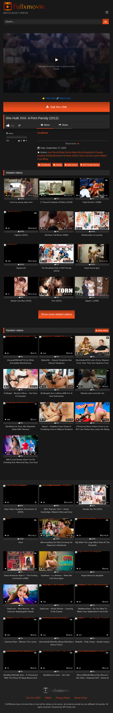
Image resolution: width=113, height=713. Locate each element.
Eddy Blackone (54, 155)
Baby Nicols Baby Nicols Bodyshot (77, 152)
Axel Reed (53, 152)
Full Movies (45, 165)
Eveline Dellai (71, 155)
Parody (59, 165)
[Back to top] (104, 705)
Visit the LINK (58, 106)
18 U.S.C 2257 (33, 698)
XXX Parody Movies (91, 165)
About (46, 125)
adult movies (72, 165)
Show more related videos (56, 314)
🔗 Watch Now (63, 98)
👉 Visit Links (49, 98)
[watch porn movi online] (56, 6)
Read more (71, 143)
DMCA (48, 698)
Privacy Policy (63, 698)
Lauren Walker (100, 155)
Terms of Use (80, 698)
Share (64, 125)
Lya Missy (43, 159)
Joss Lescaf (85, 155)
